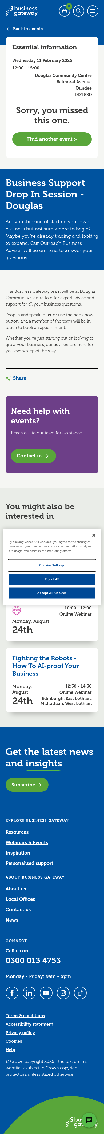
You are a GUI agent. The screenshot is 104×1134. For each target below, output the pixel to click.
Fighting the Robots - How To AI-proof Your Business (45, 665)
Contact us (30, 456)
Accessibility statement (29, 1024)
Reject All (52, 579)
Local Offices (20, 899)
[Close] (94, 535)
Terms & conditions (25, 1015)
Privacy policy (20, 1032)
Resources (17, 832)
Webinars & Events (27, 842)
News (12, 920)
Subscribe (23, 784)
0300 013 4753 (33, 960)
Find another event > (52, 139)
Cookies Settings (52, 565)
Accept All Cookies (51, 593)
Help (10, 1050)
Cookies (14, 1041)
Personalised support (29, 863)
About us (16, 889)
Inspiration (18, 853)
